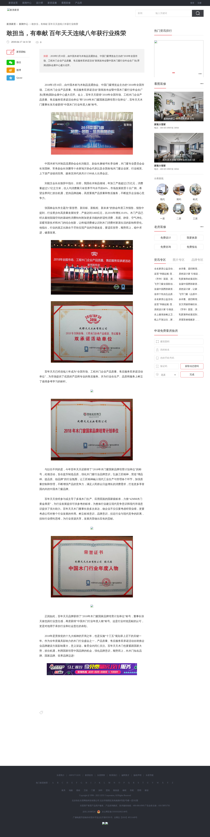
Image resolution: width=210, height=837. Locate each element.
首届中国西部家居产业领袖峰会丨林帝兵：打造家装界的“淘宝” (190, 284)
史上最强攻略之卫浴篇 (165, 314)
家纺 (147, 790)
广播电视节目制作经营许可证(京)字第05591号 (93, 817)
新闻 (140, 13)
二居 (179, 218)
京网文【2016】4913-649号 (125, 817)
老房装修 (160, 227)
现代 (162, 199)
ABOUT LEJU (75, 775)
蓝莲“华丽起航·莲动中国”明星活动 (165, 274)
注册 (199, 3)
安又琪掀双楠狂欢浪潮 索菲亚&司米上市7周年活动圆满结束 (190, 304)
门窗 (93, 790)
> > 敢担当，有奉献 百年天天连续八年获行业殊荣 (42, 24)
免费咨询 (165, 246)
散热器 (116, 790)
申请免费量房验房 (166, 330)
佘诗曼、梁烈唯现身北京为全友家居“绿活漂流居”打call (190, 268)
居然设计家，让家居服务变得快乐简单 (190, 289)
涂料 (100, 790)
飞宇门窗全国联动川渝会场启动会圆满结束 (165, 284)
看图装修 (66, 3)
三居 (195, 218)
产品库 (78, 3)
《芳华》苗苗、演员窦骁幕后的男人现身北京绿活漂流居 (165, 279)
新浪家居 (11, 24)
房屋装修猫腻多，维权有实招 (190, 319)
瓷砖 (78, 790)
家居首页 (13, 3)
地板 (71, 790)
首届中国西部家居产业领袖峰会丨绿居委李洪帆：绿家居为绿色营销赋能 (165, 289)
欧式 (195, 199)
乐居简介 (60, 775)
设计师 (39, 3)
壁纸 (108, 790)
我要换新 (192, 237)
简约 (179, 199)
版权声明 (137, 775)
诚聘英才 (125, 775)
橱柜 (124, 790)
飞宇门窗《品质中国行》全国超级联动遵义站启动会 (190, 294)
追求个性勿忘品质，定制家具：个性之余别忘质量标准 (165, 294)
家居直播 (52, 3)
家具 (63, 790)
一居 (162, 218)
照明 (139, 790)
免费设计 (165, 237)
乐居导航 (150, 775)
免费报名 (192, 246)
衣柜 (132, 790)
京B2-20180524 (89, 812)
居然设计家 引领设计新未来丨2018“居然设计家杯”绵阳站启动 (190, 274)
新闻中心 (27, 3)
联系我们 (113, 775)
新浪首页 (89, 775)
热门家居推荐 (42, 783)
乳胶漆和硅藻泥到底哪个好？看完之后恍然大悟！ (190, 279)
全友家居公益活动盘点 (165, 268)
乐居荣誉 (101, 775)
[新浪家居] (20, 10)
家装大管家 (160, 124)
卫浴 (86, 790)
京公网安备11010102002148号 (114, 812)
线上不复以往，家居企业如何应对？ (165, 319)
